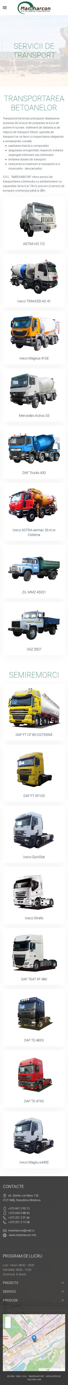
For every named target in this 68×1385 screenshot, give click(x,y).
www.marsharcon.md (22, 1235)
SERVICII (9, 1292)
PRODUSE (10, 1300)
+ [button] (8, 1319)
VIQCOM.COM (34, 1379)
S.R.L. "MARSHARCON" (33, 1376)
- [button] (8, 1325)
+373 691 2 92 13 (18, 1208)
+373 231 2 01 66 (18, 1217)
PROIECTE (10, 1283)
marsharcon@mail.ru (21, 1230)
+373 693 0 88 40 (18, 1213)
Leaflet (43, 1369)
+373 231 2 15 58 (18, 1222)
